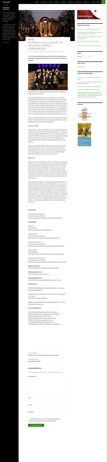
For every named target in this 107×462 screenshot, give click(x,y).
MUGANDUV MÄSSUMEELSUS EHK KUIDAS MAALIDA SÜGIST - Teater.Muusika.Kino (89, 93)
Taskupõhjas (78, 2)
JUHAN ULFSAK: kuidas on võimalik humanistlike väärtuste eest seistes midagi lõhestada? (90, 95)
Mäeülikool (86, 2)
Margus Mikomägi (46, 51)
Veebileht (31, 412)
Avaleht (37, 2)
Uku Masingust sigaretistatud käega (92, 86)
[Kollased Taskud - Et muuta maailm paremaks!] (84, 134)
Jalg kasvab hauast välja (34, 360)
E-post (30, 404)
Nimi (30, 397)
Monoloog (44, 2)
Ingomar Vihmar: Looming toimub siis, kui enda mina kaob (43, 354)
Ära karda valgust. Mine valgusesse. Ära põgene (89, 45)
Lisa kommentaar (58, 51)
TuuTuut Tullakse (96, 2)
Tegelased (70, 2)
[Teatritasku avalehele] (90, 14)
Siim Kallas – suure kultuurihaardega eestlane (89, 29)
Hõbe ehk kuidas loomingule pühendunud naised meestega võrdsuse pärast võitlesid (89, 32)
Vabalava (63, 2)
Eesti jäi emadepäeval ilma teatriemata (89, 89)
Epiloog (57, 2)
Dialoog (51, 2)
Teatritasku (6, 2)
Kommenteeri (32, 376)
